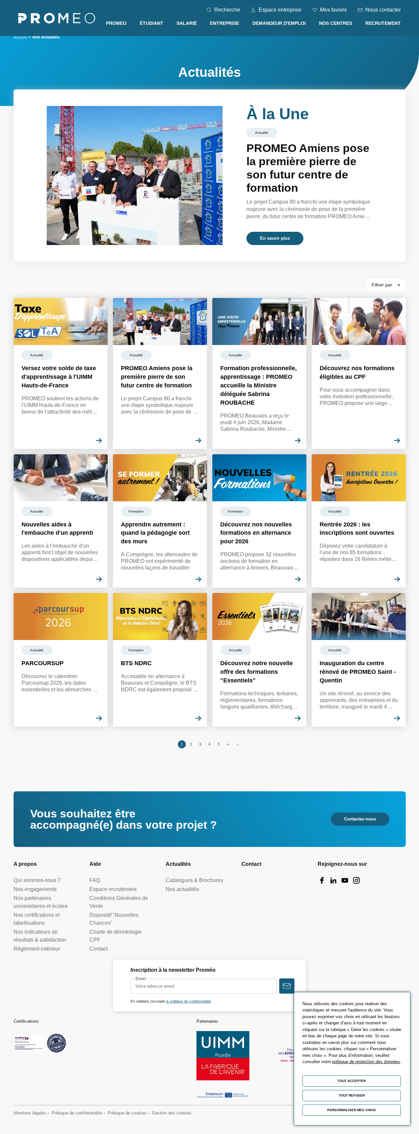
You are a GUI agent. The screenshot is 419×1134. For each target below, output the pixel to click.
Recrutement (383, 23)
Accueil (20, 37)
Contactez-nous (360, 818)
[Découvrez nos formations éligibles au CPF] (359, 373)
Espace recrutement (112, 889)
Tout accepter (352, 1081)
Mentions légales (30, 1112)
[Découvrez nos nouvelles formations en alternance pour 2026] (259, 521)
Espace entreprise (280, 10)
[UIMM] (222, 1055)
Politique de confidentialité (77, 1112)
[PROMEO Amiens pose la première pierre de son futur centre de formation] (210, 175)
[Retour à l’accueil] (56, 19)
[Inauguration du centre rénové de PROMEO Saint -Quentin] (359, 660)
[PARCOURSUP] (61, 660)
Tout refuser (352, 1095)
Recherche (227, 10)
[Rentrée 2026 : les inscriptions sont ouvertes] (359, 521)
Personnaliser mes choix (351, 1110)
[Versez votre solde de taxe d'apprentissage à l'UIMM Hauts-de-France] (61, 373)
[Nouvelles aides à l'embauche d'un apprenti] (61, 521)
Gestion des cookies (171, 1112)
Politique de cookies (127, 1112)
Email (140, 979)
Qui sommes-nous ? (37, 880)
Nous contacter (383, 10)
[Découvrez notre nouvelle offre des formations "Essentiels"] (259, 660)
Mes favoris (333, 10)
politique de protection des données (366, 1061)
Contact (98, 949)
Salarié (187, 23)
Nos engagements (35, 889)
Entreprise (224, 23)
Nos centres (335, 23)
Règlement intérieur (37, 949)
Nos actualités (182, 889)
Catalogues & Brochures (194, 880)
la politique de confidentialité (188, 1001)
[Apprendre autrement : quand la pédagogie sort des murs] (160, 521)
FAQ (94, 880)
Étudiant (151, 23)
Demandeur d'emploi (279, 23)
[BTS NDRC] (160, 660)
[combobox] (386, 284)
